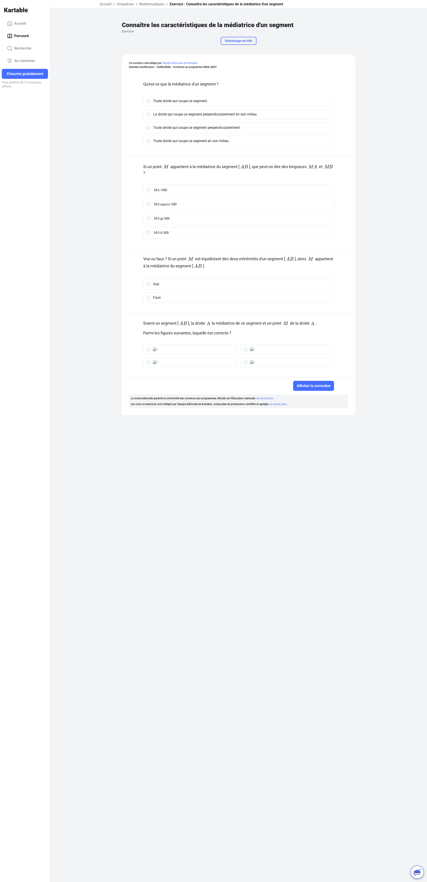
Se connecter (24, 61)
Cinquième (125, 4)
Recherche (22, 48)
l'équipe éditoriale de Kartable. (180, 63)
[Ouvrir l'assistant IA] (417, 872)
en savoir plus (264, 398)
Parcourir (21, 36)
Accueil (20, 23)
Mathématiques (151, 4)
